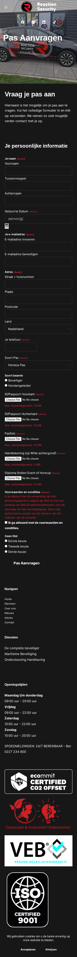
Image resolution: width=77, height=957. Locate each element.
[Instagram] (33, 22)
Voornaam (12, 163)
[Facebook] (22, 22)
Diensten (10, 603)
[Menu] (6, 7)
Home (8, 599)
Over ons (10, 608)
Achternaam (13, 193)
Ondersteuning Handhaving (25, 660)
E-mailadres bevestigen (21, 254)
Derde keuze (17, 552)
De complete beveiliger (22, 648)
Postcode (11, 307)
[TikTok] (54, 22)
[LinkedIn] (44, 22)
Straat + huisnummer (19, 277)
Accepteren (28, 949)
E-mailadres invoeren (20, 239)
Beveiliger (15, 380)
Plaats (9, 292)
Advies (9, 617)
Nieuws (9, 613)
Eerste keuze (17, 541)
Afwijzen (51, 949)
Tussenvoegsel (15, 178)
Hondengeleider (19, 385)
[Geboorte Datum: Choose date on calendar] (7, 226)
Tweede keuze (18, 546)
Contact (9, 622)
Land (8, 321)
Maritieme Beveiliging (21, 654)
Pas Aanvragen (26, 563)
